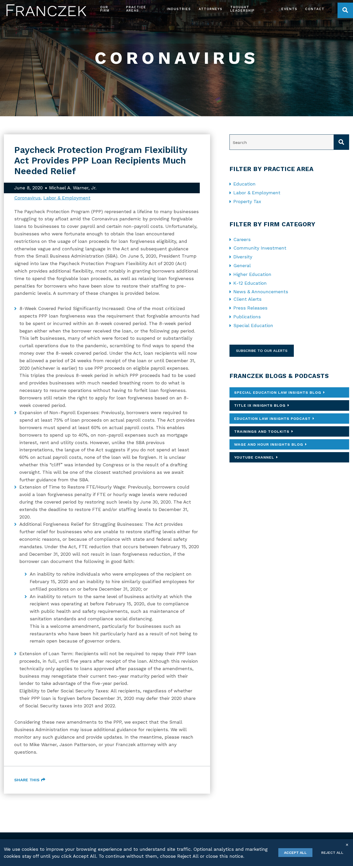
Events (289, 9)
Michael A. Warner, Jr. (72, 187)
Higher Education (252, 274)
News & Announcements (260, 291)
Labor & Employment (66, 197)
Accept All (295, 852)
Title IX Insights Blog (260, 405)
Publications (247, 316)
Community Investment (259, 248)
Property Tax (247, 201)
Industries (179, 9)
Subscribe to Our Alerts (261, 351)
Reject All (332, 852)
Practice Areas (136, 9)
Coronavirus (27, 197)
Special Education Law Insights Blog (277, 392)
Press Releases (250, 308)
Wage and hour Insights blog (268, 444)
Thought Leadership (242, 9)
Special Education (253, 325)
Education (244, 184)
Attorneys (210, 9)
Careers (242, 239)
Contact (315, 9)
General (242, 265)
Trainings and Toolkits (261, 431)
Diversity (242, 256)
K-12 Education (250, 283)
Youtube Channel (254, 457)
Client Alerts (247, 299)
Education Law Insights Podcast (272, 418)
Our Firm (105, 9)
